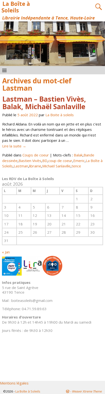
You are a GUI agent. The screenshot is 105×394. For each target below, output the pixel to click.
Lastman (21, 165)
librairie (35, 165)
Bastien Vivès (30, 160)
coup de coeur (60, 160)
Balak (78, 155)
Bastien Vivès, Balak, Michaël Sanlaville (44, 102)
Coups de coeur (35, 155)
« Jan (6, 252)
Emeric (79, 160)
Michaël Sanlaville (56, 165)
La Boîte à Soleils (15, 7)
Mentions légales (14, 383)
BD (44, 160)
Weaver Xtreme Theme (87, 391)
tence (76, 165)
